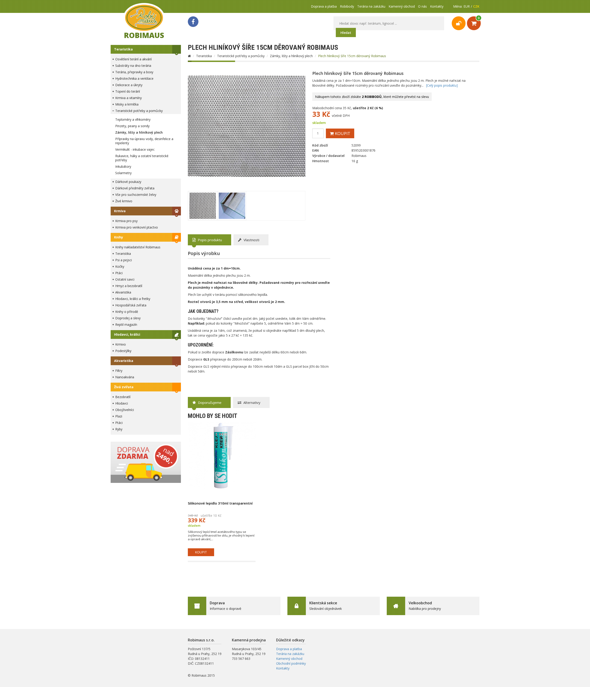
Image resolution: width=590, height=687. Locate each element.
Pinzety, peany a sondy (132, 126)
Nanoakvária (124, 377)
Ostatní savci (124, 279)
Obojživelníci (124, 410)
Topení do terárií (127, 91)
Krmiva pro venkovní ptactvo (136, 227)
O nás (422, 6)
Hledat (345, 32)
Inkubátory (123, 166)
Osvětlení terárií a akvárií (133, 59)
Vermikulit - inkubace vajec (135, 149)
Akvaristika (123, 292)
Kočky (119, 266)
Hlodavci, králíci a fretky (132, 299)
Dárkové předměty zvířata (134, 188)
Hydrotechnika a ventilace (134, 78)
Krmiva (120, 211)
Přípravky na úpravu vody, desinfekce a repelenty (144, 141)
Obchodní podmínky (291, 663)
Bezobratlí (122, 397)
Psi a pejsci (123, 260)
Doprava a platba (324, 6)
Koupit (342, 133)
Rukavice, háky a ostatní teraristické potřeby (141, 158)
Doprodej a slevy (128, 318)
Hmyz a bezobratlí (128, 286)
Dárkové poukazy (128, 181)
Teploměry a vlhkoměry (132, 119)
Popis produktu (209, 240)
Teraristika (123, 49)
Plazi (118, 416)
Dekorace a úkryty (128, 85)
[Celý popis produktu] (442, 85)
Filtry (118, 370)
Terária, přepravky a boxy (134, 72)
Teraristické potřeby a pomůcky (139, 111)
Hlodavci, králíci (127, 334)
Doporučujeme (209, 402)
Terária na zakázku (371, 6)
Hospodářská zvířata (130, 305)
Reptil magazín (126, 324)
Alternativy (251, 402)
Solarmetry (123, 173)
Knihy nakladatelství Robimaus (137, 247)
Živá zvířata (123, 387)
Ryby (118, 429)
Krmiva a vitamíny (128, 98)
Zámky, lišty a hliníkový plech (139, 132)
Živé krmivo (123, 201)
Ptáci (119, 273)
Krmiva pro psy (126, 221)
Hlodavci (121, 403)
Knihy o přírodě (126, 311)
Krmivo (120, 344)
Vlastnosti (251, 240)
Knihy (118, 237)
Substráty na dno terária (133, 65)
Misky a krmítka (127, 104)
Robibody (347, 6)
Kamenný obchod (402, 6)
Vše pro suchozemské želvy (135, 194)
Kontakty (436, 6)
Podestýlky (123, 351)
